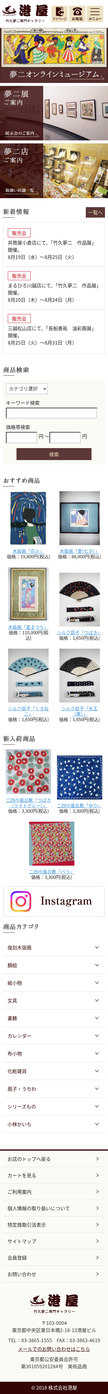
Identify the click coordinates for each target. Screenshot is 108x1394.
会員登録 (17, 1257)
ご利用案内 (20, 1191)
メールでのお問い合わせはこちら (54, 1348)
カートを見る (22, 1175)
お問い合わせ (22, 1274)
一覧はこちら (95, 212)
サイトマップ (22, 1241)
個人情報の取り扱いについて (39, 1208)
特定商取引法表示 (27, 1224)
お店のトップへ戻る (29, 1158)
